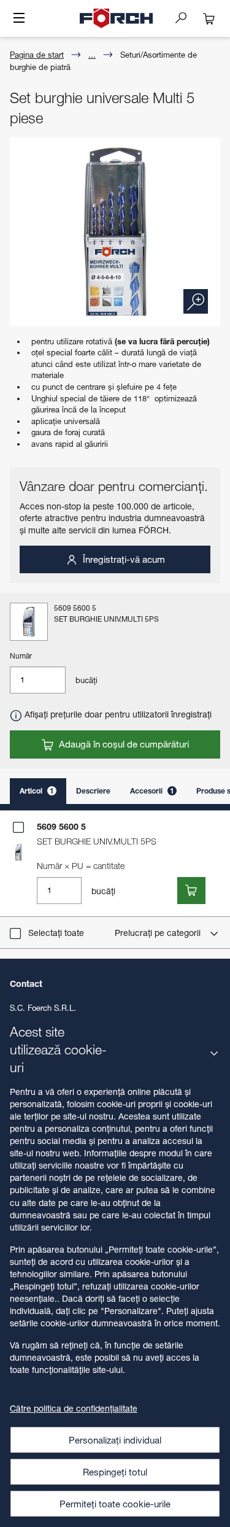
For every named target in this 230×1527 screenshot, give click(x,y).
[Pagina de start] (116, 18)
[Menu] (19, 19)
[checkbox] (18, 827)
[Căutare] (186, 17)
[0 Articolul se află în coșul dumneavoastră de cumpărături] (209, 18)
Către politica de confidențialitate (73, 1408)
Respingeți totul (115, 1471)
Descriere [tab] (93, 790)
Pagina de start (37, 55)
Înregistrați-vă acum (122, 559)
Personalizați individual (115, 1439)
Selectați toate (56, 932)
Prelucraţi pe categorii (159, 932)
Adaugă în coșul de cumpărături (122, 743)
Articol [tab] (37, 790)
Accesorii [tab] (152, 790)
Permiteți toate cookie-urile (115, 1503)
